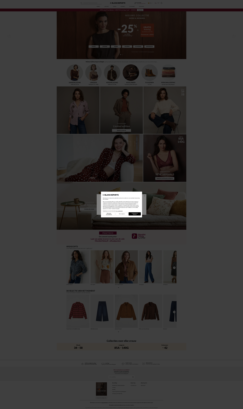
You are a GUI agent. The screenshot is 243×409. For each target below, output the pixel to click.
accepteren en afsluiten (135, 214)
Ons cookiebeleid (119, 211)
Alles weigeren (122, 213)
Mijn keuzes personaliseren (109, 214)
